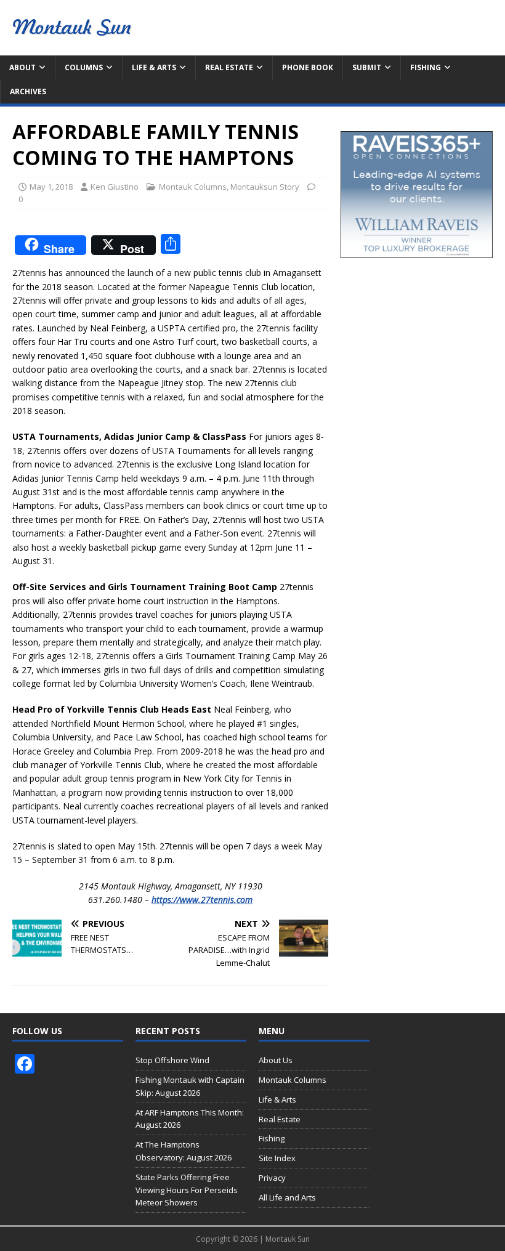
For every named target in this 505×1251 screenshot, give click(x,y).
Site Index (277, 1158)
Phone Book (307, 67)
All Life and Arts (287, 1197)
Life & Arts (154, 67)
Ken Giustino (115, 186)
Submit (366, 67)
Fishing (425, 67)
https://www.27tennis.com (202, 899)
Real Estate (229, 67)
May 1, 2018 (51, 186)
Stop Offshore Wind (172, 1060)
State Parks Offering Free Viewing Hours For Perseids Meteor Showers (186, 1190)
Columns (84, 67)
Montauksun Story (264, 186)
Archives (28, 91)
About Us (276, 1060)
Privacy (272, 1177)
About (22, 67)
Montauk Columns (193, 186)
